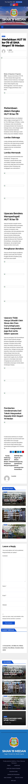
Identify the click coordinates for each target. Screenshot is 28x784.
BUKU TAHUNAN (7, 777)
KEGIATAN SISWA (13, 771)
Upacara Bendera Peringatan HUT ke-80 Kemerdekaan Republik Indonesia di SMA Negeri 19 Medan (14, 530)
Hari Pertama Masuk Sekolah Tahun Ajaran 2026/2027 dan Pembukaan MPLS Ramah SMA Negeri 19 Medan (13, 512)
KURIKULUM (17, 765)
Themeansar (13, 763)
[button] (25, 27)
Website (5, 605)
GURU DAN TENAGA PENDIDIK (13, 768)
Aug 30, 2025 (8, 707)
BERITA (3, 36)
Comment (5, 555)
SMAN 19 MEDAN (14, 19)
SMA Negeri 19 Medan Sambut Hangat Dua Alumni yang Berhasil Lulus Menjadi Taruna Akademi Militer (13, 497)
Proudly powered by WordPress (9, 761)
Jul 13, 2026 (8, 692)
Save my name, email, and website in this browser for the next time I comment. (13, 617)
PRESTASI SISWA (19, 777)
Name (4, 586)
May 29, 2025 (8, 722)
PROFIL (9, 765)
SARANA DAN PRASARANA (13, 774)
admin (10, 50)
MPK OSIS (13, 780)
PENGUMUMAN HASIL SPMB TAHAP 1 (13, 719)
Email (4, 595)
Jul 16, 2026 (8, 676)
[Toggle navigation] (14, 27)
